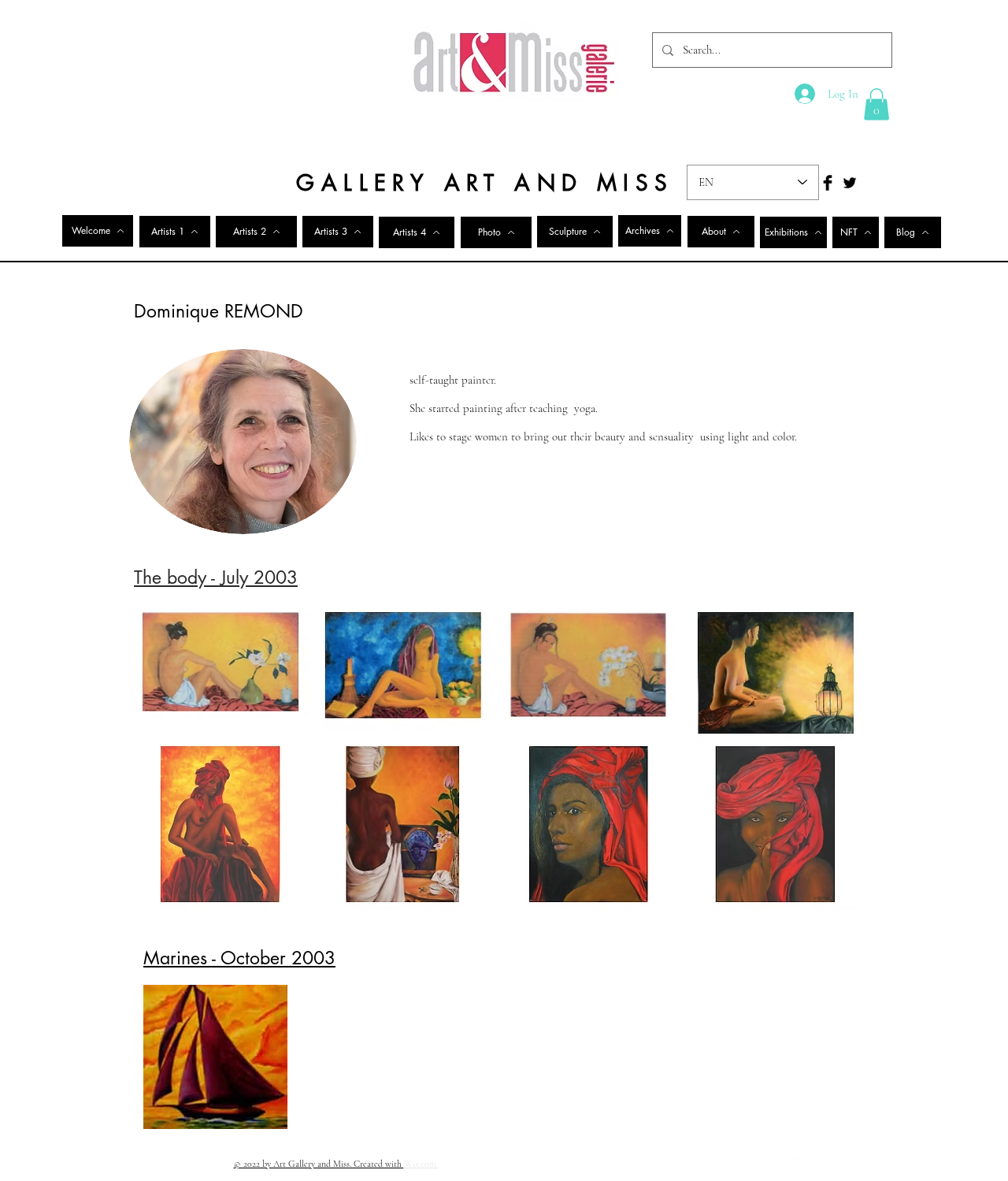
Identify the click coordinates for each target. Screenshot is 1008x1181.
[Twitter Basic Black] (850, 183)
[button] (876, 104)
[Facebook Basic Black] (828, 183)
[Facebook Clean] (797, 1163)
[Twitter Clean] (818, 1163)
